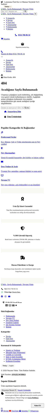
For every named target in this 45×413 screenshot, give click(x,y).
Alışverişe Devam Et (9, 390)
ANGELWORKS (19, 374)
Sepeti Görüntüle (24, 390)
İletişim (10, 29)
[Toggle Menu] (2, 56)
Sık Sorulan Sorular (13, 325)
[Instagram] (5, 296)
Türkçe (5, 366)
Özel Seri (11, 22)
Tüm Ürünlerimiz (14, 117)
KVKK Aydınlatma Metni (16, 359)
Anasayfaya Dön (14, 112)
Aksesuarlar (11, 25)
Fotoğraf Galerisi (12, 323)
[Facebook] (2, 296)
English (11, 366)
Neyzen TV (10, 318)
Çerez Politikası (33, 398)
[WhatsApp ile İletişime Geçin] (2, 409)
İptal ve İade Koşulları (14, 357)
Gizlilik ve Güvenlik (13, 355)
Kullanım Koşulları (13, 361)
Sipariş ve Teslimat (13, 350)
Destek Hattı (16, 292)
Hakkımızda (12, 27)
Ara (27, 108)
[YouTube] (9, 296)
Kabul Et (37, 405)
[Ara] (25, 11)
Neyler (10, 20)
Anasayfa (11, 18)
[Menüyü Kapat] (35, 14)
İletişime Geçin (13, 122)
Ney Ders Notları (12, 320)
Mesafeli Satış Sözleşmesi (15, 352)
